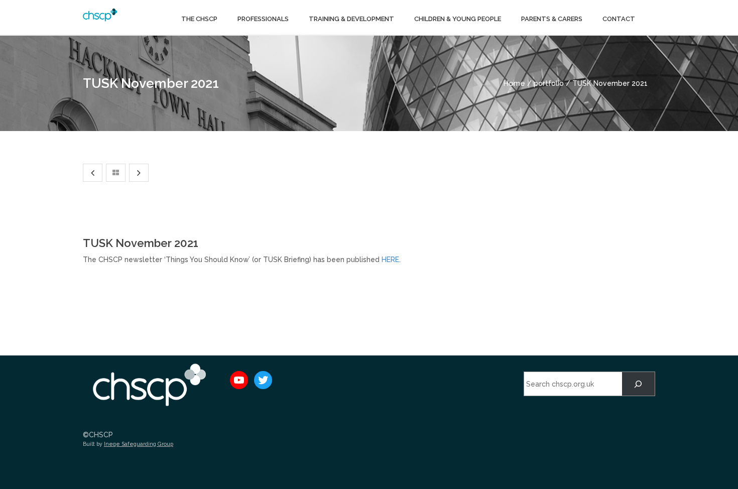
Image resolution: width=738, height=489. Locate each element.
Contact (618, 19)
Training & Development (351, 19)
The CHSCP (199, 19)
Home (514, 83)
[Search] (638, 384)
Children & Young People (457, 19)
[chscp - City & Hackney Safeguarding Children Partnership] (100, 14)
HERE (390, 260)
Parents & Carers (551, 19)
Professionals (263, 19)
